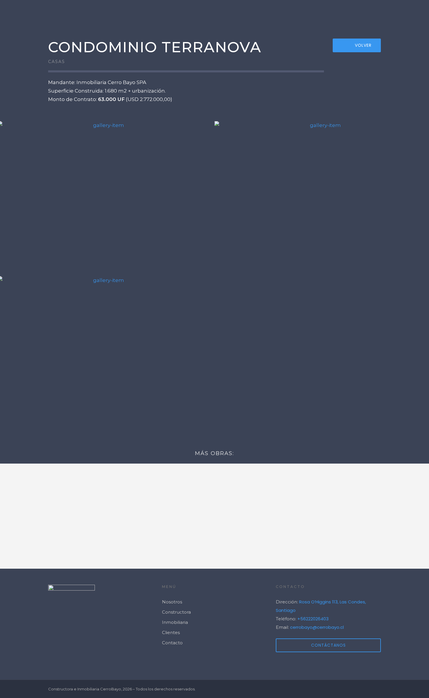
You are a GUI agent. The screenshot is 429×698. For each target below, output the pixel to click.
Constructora (176, 612)
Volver (363, 45)
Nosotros (334, 13)
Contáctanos (328, 645)
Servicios (294, 13)
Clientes (371, 13)
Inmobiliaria (175, 622)
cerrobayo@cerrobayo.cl (317, 627)
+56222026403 (313, 619)
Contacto (408, 13)
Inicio (257, 13)
